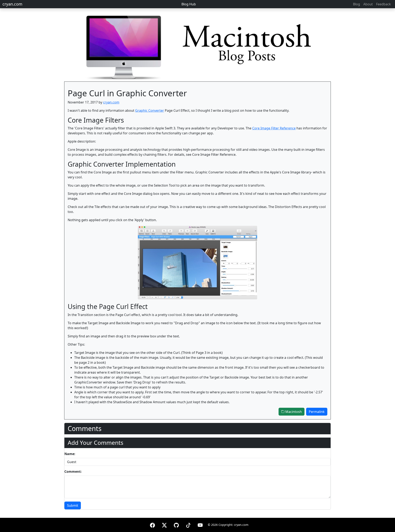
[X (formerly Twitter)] (164, 524)
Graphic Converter (149, 110)
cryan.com (12, 4)
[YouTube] (200, 524)
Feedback (383, 4)
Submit (72, 505)
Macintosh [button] (293, 411)
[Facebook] (152, 524)
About (368, 4)
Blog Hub (188, 4)
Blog (356, 4)
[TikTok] (188, 524)
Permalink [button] (317, 411)
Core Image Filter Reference (274, 128)
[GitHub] (176, 524)
